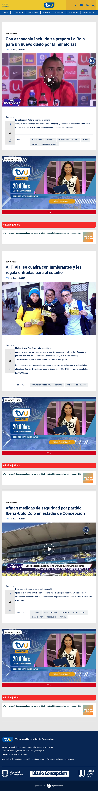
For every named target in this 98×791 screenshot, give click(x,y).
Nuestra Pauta (59, 12)
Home (6, 12)
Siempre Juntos (33, 12)
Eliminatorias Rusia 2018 (68, 140)
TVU (7, 50)
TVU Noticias (17, 12)
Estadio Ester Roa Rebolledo (44, 617)
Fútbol (85, 140)
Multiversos (46, 12)
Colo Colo (36, 612)
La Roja (35, 144)
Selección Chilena (49, 144)
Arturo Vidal (37, 140)
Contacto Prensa (38, 759)
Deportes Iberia (79, 612)
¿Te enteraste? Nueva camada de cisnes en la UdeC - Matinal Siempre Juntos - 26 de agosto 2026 (42, 233)
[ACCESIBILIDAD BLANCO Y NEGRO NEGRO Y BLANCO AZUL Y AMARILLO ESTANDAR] (87, 5)
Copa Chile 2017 (50, 612)
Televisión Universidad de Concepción (34, 739)
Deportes (50, 140)
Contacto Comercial (22, 759)
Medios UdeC (87, 12)
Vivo (49, 212)
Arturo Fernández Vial (41, 385)
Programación (73, 12)
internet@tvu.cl (7, 759)
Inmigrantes (81, 385)
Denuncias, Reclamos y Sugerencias (60, 759)
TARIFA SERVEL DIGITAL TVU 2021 (14, 754)
